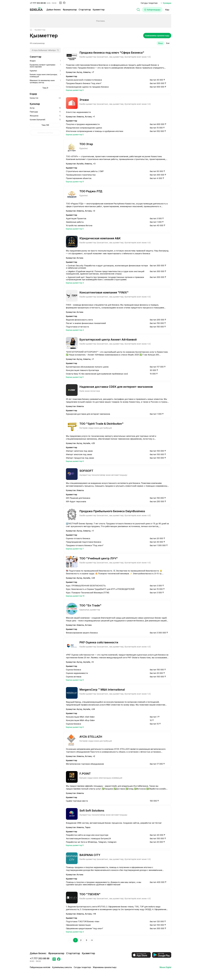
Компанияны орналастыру (157, 35)
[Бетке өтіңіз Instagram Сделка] (54, 959)
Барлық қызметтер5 (75, 90)
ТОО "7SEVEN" (89, 894)
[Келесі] (91, 940)
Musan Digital (165, 967)
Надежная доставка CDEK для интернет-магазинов (116, 386)
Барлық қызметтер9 (75, 182)
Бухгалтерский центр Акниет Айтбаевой (108, 339)
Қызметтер (99, 9)
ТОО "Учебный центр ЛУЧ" (98, 558)
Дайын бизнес (53, 9)
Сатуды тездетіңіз (149, 3)
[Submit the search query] (58, 50)
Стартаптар (85, 9)
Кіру (167, 9)
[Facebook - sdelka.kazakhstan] (64, 3)
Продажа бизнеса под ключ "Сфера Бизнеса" (111, 52)
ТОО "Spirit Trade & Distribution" (101, 423)
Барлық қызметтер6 (75, 461)
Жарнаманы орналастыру (104, 967)
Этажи (84, 99)
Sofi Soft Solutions (91, 810)
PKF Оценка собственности (98, 642)
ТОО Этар (86, 144)
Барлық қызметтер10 (75, 596)
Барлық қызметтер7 (75, 549)
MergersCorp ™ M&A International (102, 689)
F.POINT (85, 773)
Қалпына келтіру (45, 132)
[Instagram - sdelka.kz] (60, 3)
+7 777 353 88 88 (38, 3)
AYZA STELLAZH (90, 736)
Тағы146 (45, 125)
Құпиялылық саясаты (62, 967)
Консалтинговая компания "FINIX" (104, 292)
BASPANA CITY (89, 855)
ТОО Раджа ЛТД (90, 191)
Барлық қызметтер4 (75, 283)
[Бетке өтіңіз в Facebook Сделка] (59, 959)
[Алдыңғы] (70, 940)
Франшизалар (70, 9)
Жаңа (160, 43)
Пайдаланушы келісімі (40, 967)
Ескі (167, 43)
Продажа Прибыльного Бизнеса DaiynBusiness (112, 511)
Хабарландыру (153, 9)
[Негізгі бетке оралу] (31, 30)
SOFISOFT (86, 470)
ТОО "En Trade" (90, 605)
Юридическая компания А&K (100, 238)
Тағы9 (45, 88)
